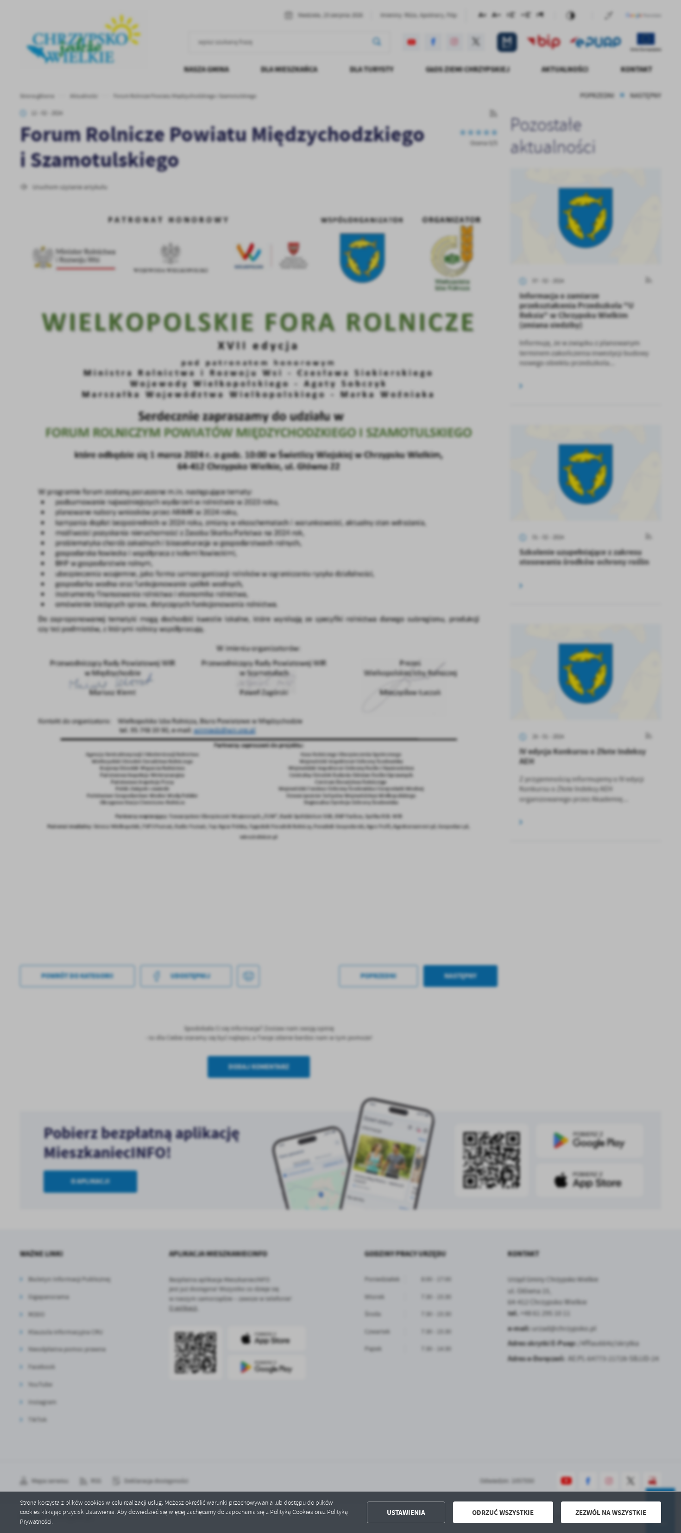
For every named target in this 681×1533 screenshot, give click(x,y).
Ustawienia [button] (406, 1512)
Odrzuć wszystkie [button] (503, 1512)
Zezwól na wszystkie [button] (610, 1512)
